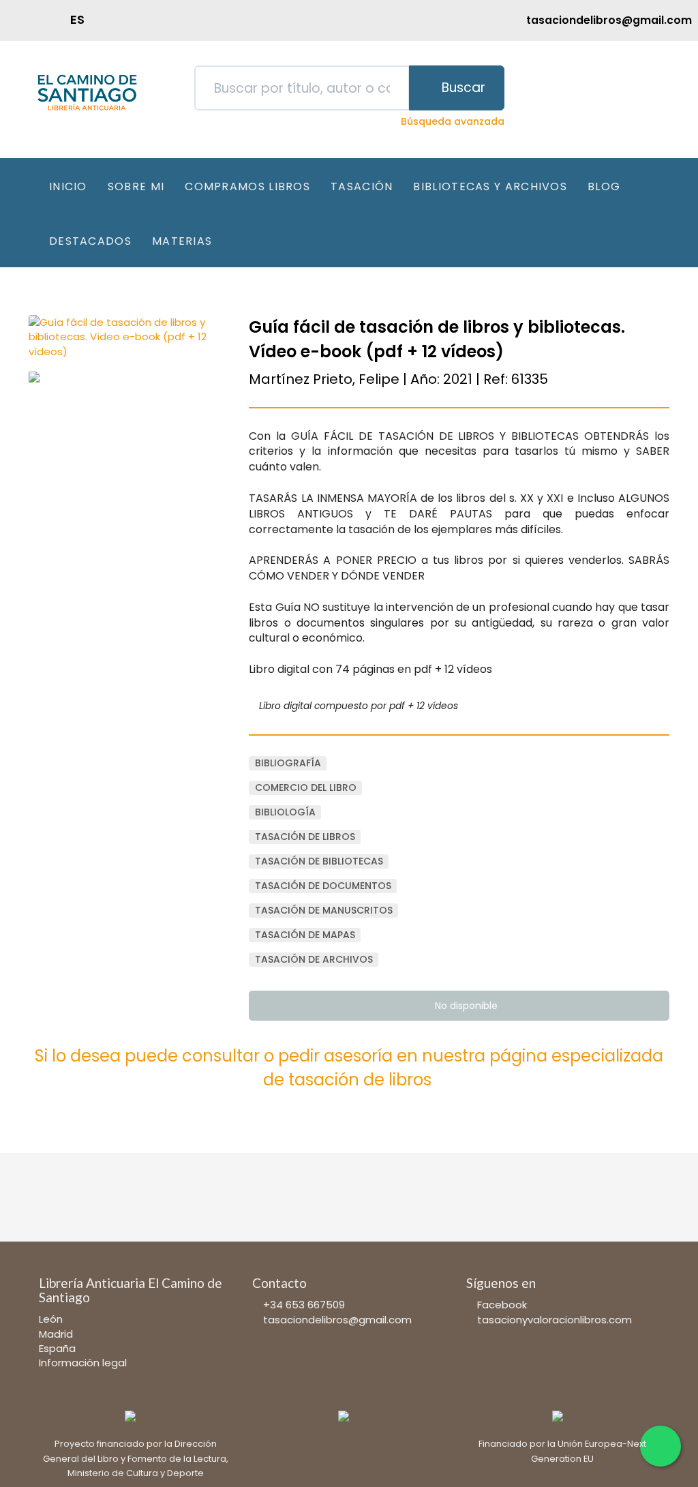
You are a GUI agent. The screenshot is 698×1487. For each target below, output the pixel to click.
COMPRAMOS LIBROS (247, 186)
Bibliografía (288, 763)
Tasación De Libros (305, 836)
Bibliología (285, 812)
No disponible (465, 1005)
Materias (182, 241)
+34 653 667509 (304, 1304)
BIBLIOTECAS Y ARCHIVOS (490, 186)
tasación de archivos (314, 959)
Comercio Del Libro (305, 787)
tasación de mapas (305, 935)
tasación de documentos (323, 885)
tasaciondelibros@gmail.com (337, 1319)
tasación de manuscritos (324, 910)
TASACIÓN (362, 186)
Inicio (68, 186)
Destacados (90, 241)
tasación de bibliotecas (319, 861)
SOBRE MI (136, 186)
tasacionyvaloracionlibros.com (554, 1319)
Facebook (502, 1304)
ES (77, 19)
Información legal (83, 1362)
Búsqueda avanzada (452, 121)
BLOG (604, 186)
